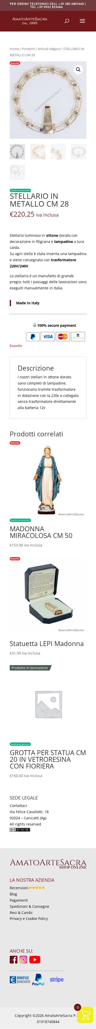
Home (14, 48)
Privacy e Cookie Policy (29, 918)
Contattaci (18, 805)
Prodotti (28, 48)
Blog (13, 894)
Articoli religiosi (49, 48)
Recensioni (19, 887)
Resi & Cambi (21, 912)
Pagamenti (19, 900)
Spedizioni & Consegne (29, 906)
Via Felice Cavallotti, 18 (29, 811)
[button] (78, 69)
